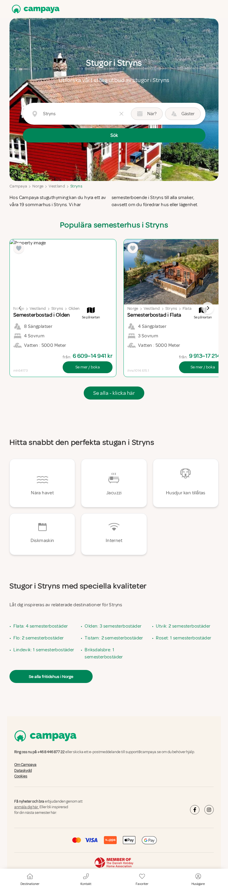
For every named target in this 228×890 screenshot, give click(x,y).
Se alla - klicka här (114, 393)
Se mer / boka (87, 367)
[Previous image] (20, 308)
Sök (114, 135)
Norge (37, 186)
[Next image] (208, 308)
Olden (74, 308)
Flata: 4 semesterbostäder (40, 626)
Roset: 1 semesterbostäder (183, 638)
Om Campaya (25, 765)
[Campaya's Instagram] (209, 809)
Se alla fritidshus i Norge (51, 676)
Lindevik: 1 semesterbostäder (43, 650)
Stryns (76, 186)
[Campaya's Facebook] (195, 809)
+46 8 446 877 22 (51, 752)
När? (151, 114)
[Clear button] (121, 113)
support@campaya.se (143, 752)
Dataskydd (23, 770)
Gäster (187, 114)
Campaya (18, 186)
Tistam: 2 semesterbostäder (114, 638)
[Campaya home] (34, 9)
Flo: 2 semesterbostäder (38, 638)
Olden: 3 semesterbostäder (113, 626)
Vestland (57, 186)
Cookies (20, 776)
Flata (187, 308)
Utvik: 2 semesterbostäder (183, 626)
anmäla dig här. (26, 807)
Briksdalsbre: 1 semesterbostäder (104, 653)
